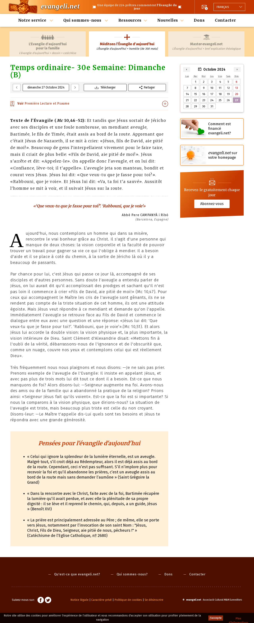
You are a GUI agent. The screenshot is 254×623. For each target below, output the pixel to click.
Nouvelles (167, 20)
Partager (149, 87)
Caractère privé (101, 600)
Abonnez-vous (212, 204)
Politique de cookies (128, 600)
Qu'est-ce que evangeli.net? (77, 574)
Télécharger (107, 87)
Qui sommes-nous (82, 20)
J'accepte (216, 618)
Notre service (33, 20)
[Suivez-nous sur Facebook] (41, 600)
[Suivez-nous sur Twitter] (48, 600)
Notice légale (79, 600)
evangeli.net (60, 6)
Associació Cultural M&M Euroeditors (222, 599)
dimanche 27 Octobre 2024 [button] (45, 87)
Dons (199, 20)
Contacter (225, 20)
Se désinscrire (154, 600)
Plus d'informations (238, 619)
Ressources (130, 20)
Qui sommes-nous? (132, 574)
